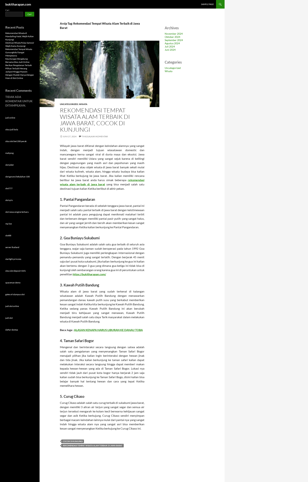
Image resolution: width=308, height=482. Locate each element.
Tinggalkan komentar (95, 136)
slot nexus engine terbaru (17, 212)
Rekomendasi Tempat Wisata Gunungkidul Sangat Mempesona (18, 52)
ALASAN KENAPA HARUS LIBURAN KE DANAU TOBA (108, 330)
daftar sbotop (11, 329)
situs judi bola (11, 129)
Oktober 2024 (172, 36)
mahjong (9, 153)
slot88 (8, 235)
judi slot (9, 318)
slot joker (9, 164)
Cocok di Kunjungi (73, 441)
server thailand (12, 247)
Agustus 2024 (172, 43)
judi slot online (12, 306)
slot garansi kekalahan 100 (17, 176)
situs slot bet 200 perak (16, 141)
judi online (10, 117)
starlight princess (13, 259)
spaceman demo (12, 282)
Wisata (83, 104)
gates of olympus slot (15, 294)
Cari (7, 10)
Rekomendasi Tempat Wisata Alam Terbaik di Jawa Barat (92, 445)
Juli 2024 (170, 46)
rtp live (8, 223)
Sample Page (207, 4)
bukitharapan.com (18, 4)
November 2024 (174, 33)
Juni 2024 (170, 49)
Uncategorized (69, 104)
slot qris (9, 200)
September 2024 (174, 40)
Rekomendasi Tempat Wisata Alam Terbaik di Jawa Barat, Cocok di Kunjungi (95, 120)
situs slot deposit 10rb (15, 270)
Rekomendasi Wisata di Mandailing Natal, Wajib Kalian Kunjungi (19, 36)
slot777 (8, 188)
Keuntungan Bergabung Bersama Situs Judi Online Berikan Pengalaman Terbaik (18, 62)
